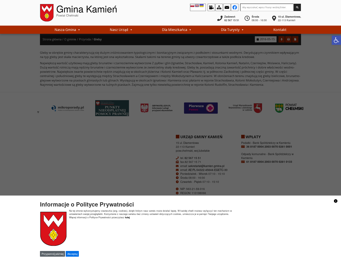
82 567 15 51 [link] (231, 20)
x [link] (335, 200)
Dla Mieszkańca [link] (174, 29)
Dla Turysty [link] (230, 29)
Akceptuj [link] (72, 254)
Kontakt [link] (279, 29)
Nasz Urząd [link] (119, 29)
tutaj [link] (127, 217)
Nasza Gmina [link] (65, 29)
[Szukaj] (297, 7)
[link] (336, 40)
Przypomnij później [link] (53, 254)
